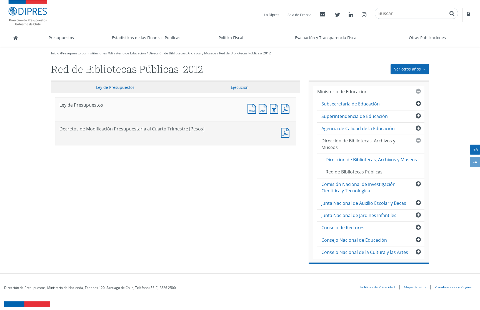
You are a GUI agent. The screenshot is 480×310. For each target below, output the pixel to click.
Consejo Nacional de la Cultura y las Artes (364, 252)
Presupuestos (61, 37)
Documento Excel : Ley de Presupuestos (275, 108)
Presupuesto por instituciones (84, 53)
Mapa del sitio (415, 287)
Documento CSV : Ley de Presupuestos (264, 108)
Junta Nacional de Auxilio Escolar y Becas (363, 203)
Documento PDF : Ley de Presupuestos (286, 108)
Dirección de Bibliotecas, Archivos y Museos (182, 53)
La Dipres (271, 14)
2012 (267, 53)
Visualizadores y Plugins (453, 287)
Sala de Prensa (299, 14)
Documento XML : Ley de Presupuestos (253, 108)
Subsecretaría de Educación (350, 104)
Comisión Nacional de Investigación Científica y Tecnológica (358, 187)
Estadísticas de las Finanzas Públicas (146, 37)
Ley (115, 87)
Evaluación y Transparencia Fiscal (326, 37)
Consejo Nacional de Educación (354, 240)
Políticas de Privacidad (377, 287)
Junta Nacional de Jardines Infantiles (358, 215)
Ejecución (240, 87)
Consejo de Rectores (342, 228)
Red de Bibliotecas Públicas (240, 53)
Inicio (55, 53)
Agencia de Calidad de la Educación (358, 128)
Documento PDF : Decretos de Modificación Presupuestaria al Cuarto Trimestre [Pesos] (286, 132)
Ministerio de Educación (127, 53)
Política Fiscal (231, 37)
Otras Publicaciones (427, 37)
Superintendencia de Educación (354, 116)
